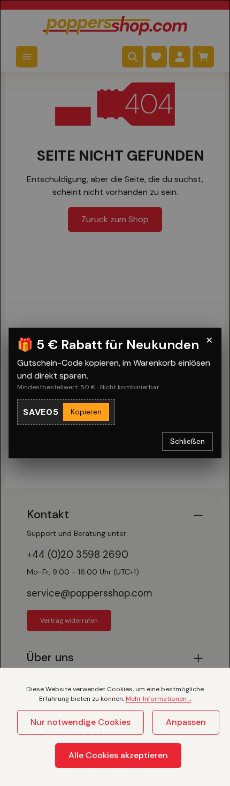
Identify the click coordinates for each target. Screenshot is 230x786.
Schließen (187, 441)
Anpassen (186, 722)
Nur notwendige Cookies (80, 722)
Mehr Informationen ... (158, 698)
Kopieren (86, 412)
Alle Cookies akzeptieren (118, 755)
